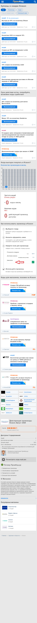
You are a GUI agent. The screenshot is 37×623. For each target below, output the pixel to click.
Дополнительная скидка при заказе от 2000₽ (17, 151)
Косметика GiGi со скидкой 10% (13, 35)
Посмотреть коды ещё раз (16, 459)
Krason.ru (4, 498)
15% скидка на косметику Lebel (13, 65)
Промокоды (11, 10)
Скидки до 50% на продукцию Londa (15, 50)
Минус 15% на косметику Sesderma (14, 118)
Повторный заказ (22, 13)
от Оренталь (6, 349)
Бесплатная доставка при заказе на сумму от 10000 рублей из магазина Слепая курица (21, 359)
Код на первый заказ (8, 13)
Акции (20, 10)
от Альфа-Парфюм (8, 313)
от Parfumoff (6, 295)
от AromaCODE (6, 387)
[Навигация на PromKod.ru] (2, 1)
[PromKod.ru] (19, 1)
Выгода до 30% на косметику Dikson (15, 20)
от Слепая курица (7, 369)
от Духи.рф (6, 331)
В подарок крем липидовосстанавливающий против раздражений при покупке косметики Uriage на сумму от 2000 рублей (18, 135)
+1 (34, 27)
